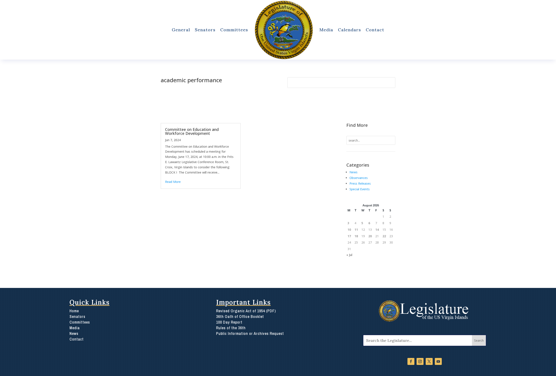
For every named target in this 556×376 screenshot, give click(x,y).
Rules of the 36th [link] (231, 328)
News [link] (353, 172)
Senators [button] (205, 29)
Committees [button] (234, 29)
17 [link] (349, 236)
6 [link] (369, 223)
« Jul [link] (349, 255)
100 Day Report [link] (229, 322)
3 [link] (348, 223)
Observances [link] (358, 178)
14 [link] (377, 229)
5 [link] (362, 223)
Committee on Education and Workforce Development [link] (192, 131)
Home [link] (74, 311)
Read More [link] (173, 182)
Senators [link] (77, 316)
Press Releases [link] (360, 183)
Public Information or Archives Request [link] (250, 333)
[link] (284, 30)
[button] (479, 340)
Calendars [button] (349, 29)
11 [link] (356, 229)
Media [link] (326, 29)
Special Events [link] (359, 189)
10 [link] (349, 229)
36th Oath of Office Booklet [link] (240, 316)
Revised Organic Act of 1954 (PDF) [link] (246, 311)
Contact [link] (375, 29)
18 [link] (356, 236)
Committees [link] (80, 322)
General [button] (181, 29)
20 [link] (370, 236)
